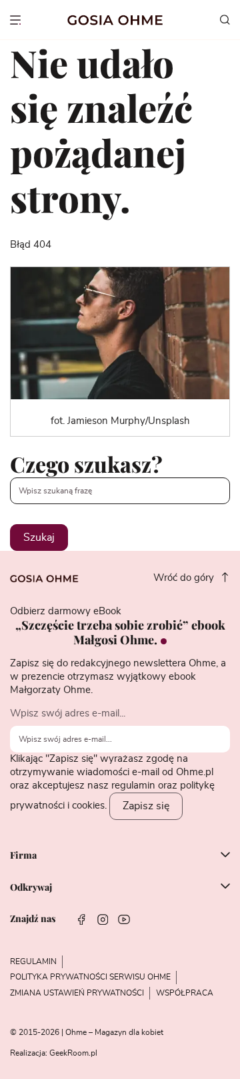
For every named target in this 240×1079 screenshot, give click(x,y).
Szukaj (39, 537)
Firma (23, 856)
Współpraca (184, 993)
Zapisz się (146, 806)
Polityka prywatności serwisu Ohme (90, 977)
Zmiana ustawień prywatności (77, 993)
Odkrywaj (31, 887)
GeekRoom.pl (73, 1053)
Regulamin (33, 961)
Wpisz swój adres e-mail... (67, 713)
